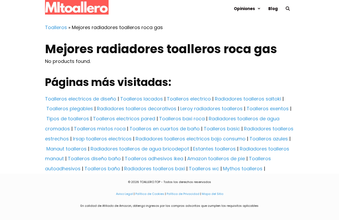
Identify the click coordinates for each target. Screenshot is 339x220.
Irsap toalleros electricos (102, 138)
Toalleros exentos (268, 108)
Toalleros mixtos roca (100, 128)
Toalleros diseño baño (94, 158)
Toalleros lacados (141, 98)
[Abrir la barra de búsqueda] (288, 8)
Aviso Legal (124, 194)
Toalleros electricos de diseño (80, 98)
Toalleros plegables (69, 108)
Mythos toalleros (242, 168)
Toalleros (56, 27)
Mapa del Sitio (212, 194)
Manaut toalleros (66, 148)
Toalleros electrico (189, 98)
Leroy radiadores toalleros (211, 108)
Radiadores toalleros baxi (154, 168)
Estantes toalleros (214, 148)
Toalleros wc (204, 168)
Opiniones (244, 8)
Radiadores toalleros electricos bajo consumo (191, 138)
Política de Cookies (149, 194)
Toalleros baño (102, 168)
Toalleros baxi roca (182, 118)
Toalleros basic (222, 128)
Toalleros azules (268, 138)
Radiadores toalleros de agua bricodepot (140, 148)
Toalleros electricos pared (124, 118)
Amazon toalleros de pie (216, 158)
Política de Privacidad (183, 194)
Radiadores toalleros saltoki (248, 98)
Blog (273, 8)
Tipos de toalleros (67, 118)
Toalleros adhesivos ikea (154, 158)
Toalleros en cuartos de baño (165, 128)
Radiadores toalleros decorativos (136, 108)
